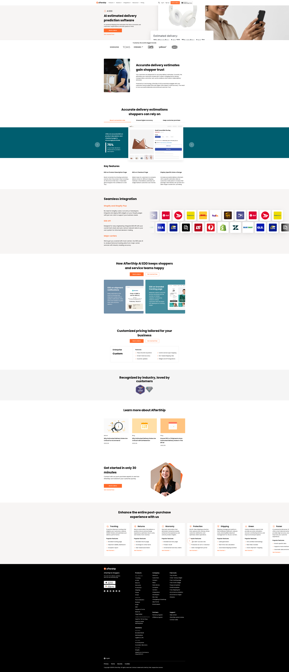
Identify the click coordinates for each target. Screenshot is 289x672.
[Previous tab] (97, 144)
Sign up (167, 2)
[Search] (159, 2)
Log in (162, 2)
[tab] (117, 120)
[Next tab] (191, 144)
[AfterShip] (101, 3)
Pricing (142, 2)
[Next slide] (189, 540)
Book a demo (175, 2)
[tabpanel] (144, 154)
